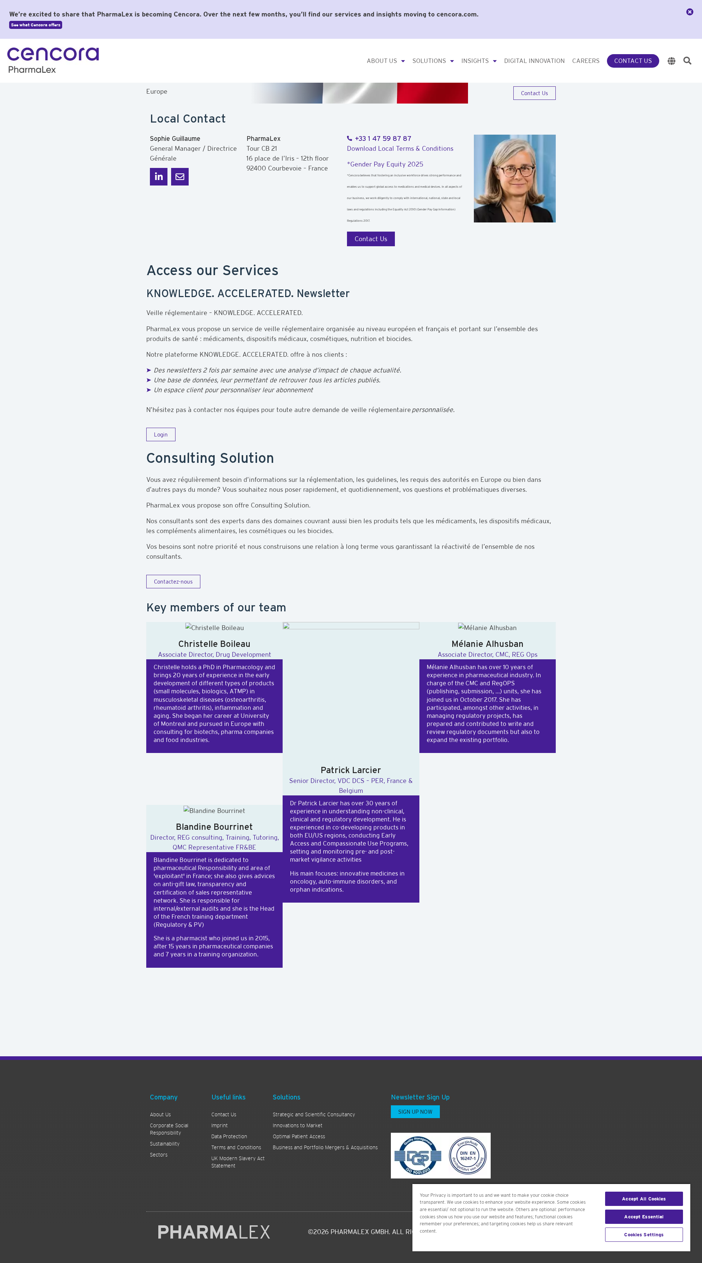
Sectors (158, 1155)
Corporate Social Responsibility (169, 1129)
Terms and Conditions (236, 1147)
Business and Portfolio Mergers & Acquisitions (325, 1147)
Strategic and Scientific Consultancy (314, 1114)
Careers (586, 60)
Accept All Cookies (644, 1199)
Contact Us (633, 60)
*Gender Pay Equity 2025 (385, 164)
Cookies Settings (644, 1234)
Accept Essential (644, 1216)
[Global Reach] (672, 61)
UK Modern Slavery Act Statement (238, 1162)
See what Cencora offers (35, 24)
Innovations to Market (297, 1125)
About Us (382, 60)
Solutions (429, 60)
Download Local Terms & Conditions (400, 148)
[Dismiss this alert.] (690, 12)
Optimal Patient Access (299, 1136)
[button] (687, 60)
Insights (475, 60)
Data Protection (229, 1136)
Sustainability (165, 1144)
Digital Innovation (534, 60)
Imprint (219, 1125)
